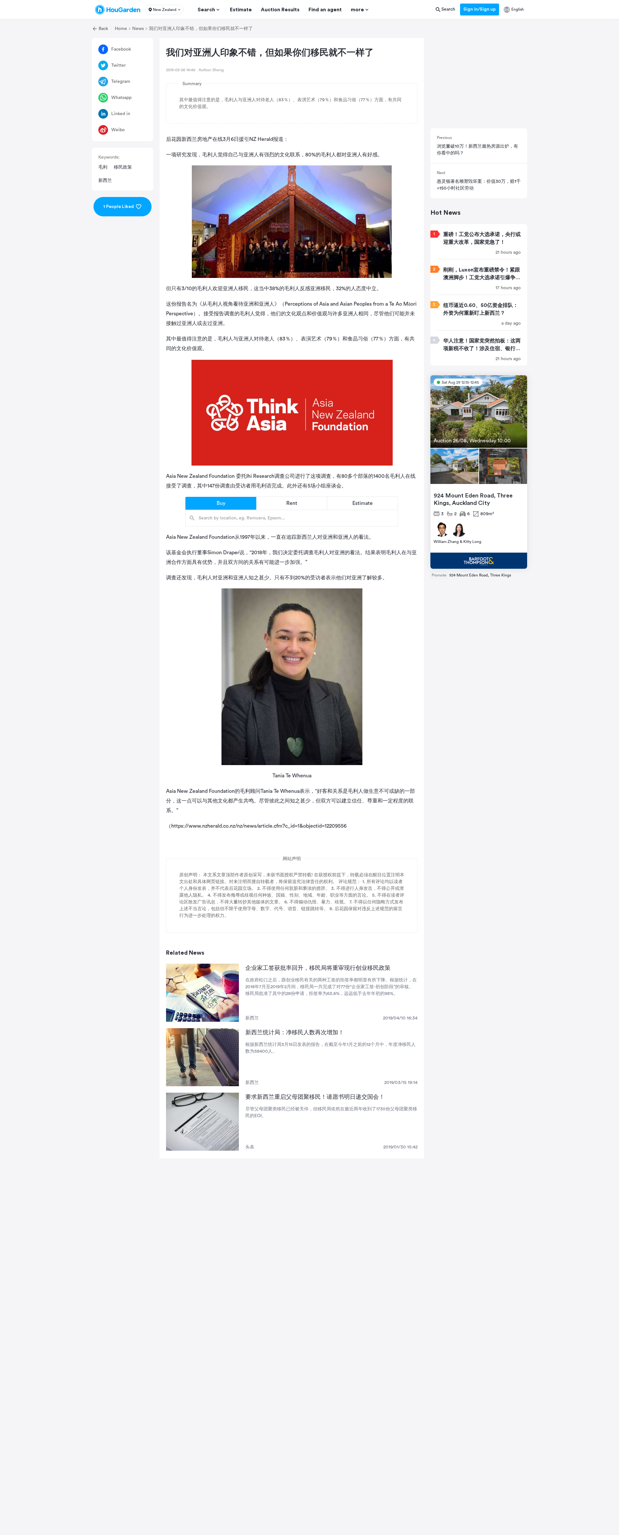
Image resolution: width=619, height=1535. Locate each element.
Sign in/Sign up (479, 9)
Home (121, 28)
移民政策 (123, 167)
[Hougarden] (117, 9)
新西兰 (105, 180)
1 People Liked (118, 206)
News (138, 28)
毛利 (102, 167)
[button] (164, 10)
